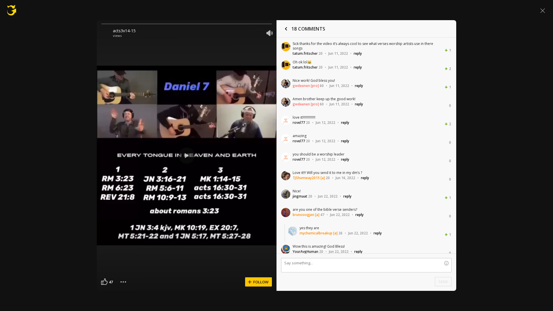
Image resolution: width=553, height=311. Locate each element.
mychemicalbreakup (316, 233)
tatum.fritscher (305, 53)
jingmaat (300, 196)
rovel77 (299, 122)
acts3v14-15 (124, 30)
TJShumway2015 (306, 177)
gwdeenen (301, 85)
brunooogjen (303, 214)
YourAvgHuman (305, 251)
